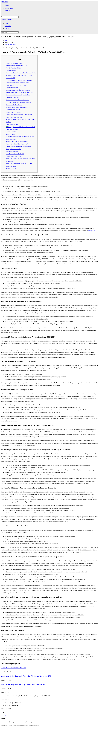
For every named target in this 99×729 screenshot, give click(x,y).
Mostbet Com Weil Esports (13, 112)
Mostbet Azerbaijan (10, 44)
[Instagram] (5, 715)
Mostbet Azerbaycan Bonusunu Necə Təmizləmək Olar (21, 73)
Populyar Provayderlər (12, 151)
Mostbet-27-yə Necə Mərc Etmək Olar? (17, 144)
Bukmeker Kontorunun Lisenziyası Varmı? (17, 82)
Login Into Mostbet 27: (12, 124)
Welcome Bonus (10, 134)
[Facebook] (5, 712)
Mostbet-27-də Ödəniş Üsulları (14, 63)
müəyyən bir (91, 230)
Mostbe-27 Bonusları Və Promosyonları (17, 141)
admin (6, 40)
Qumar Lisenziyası (11, 70)
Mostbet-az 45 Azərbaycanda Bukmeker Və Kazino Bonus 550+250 (26, 676)
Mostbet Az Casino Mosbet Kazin (13, 668)
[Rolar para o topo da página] (1, 727)
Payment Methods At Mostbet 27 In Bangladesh (19, 80)
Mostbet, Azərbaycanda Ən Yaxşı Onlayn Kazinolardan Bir (23, 685)
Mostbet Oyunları (11, 168)
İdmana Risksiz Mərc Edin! (13, 156)
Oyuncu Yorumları (11, 132)
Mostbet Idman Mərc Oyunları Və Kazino (17, 100)
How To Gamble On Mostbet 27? (15, 154)
